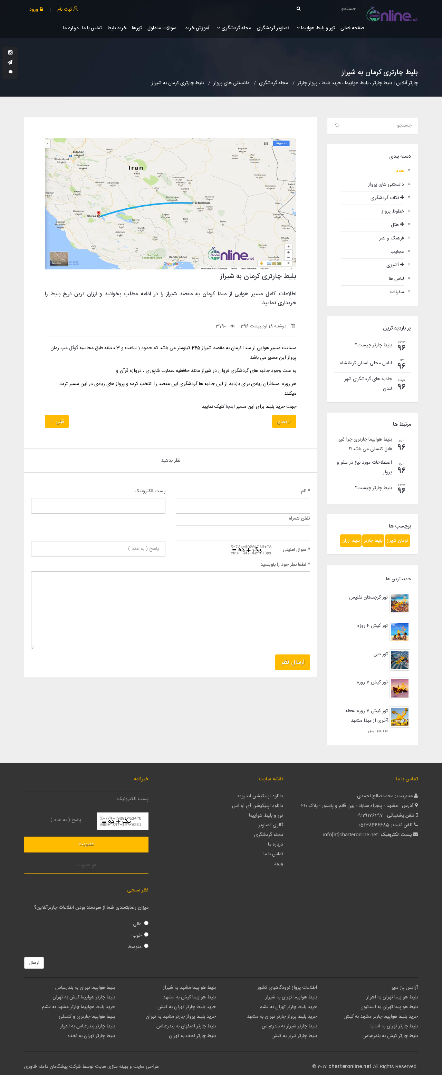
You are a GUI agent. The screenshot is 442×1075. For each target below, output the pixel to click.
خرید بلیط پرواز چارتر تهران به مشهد (282, 1017)
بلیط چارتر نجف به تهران (192, 1036)
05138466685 (373, 825)
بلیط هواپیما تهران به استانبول (389, 1007)
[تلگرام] (10, 63)
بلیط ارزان (351, 540)
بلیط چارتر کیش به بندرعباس (390, 1036)
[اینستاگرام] (10, 53)
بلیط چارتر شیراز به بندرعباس (289, 1026)
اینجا (230, 407)
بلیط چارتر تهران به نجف (91, 1036)
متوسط (135, 947)
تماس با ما (92, 28)
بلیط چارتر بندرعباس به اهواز (87, 1026)
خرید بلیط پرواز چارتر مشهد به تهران (181, 1017)
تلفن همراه (299, 518)
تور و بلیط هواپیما (317, 28)
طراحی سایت (146, 1067)
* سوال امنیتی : (295, 550)
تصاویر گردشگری (273, 28)
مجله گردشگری (235, 28)
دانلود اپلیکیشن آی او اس (257, 806)
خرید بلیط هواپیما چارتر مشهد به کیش (381, 1017)
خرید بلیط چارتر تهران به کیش (186, 1007)
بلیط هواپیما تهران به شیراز (291, 997)
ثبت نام (65, 10)
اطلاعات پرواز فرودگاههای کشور (287, 988)
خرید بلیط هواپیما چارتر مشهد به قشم (78, 1007)
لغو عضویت (86, 865)
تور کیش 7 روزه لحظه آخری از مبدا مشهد (366, 716)
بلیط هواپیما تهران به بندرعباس (85, 988)
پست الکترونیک (149, 491)
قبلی (59, 422)
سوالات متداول (161, 28)
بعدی (282, 422)
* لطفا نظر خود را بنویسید (285, 565)
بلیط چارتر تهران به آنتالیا (394, 1026)
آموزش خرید (197, 28)
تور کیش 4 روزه (372, 626)
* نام (305, 491)
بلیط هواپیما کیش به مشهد (189, 997)
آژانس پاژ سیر (405, 988)
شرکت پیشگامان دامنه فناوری (52, 1067)
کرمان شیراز (398, 540)
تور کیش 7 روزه (372, 682)
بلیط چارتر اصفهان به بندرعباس (186, 1026)
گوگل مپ (69, 348)
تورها (137, 28)
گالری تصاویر (271, 825)
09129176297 (369, 815)
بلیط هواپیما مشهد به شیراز (189, 988)
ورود (34, 10)
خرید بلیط (116, 28)
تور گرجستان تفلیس (368, 597)
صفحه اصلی (352, 28)
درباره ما (71, 28)
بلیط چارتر (373, 540)
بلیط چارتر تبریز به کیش (294, 1036)
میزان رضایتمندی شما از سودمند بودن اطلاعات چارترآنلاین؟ (91, 908)
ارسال (34, 963)
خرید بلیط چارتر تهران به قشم (288, 1007)
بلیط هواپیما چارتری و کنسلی (87, 1017)
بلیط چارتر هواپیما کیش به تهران (83, 997)
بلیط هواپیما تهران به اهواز (392, 997)
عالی (137, 924)
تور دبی (380, 654)
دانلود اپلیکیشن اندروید (260, 796)
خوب (137, 935)
